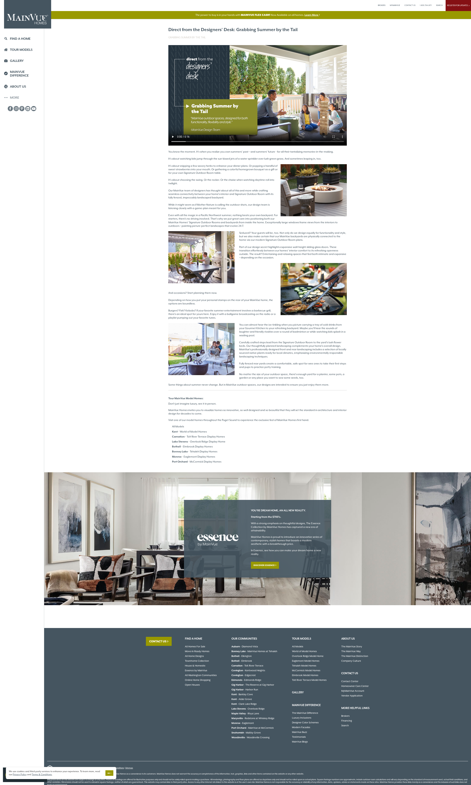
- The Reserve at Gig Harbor (252, 684)
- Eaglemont (242, 723)
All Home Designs (194, 656)
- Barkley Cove (242, 694)
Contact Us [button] (409, 5)
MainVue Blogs (300, 741)
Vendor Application (352, 695)
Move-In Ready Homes (197, 651)
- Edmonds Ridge (246, 680)
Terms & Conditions (42, 774)
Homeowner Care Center (355, 686)
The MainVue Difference (305, 713)
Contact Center (349, 681)
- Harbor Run (244, 689)
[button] (22, 39)
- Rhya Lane (245, 713)
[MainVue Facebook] (10, 108)
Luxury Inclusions (301, 717)
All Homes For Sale (195, 646)
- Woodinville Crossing (250, 737)
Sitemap (129, 768)
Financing (346, 720)
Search (345, 725)
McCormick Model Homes (306, 670)
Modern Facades (301, 727)
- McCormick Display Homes (196, 461)
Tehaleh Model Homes (304, 665)
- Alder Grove (241, 699)
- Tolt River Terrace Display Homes (198, 436)
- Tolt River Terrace (247, 665)
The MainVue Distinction (354, 656)
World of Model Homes (304, 651)
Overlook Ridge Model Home (307, 656)
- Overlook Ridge (248, 708)
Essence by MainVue (196, 670)
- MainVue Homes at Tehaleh (254, 651)
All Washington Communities (201, 675)
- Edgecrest (243, 675)
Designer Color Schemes (305, 722)
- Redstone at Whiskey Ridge (252, 718)
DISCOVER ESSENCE (264, 565)
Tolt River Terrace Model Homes (309, 680)
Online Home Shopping (197, 680)
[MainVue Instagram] (16, 108)
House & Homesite (195, 665)
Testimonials (299, 736)
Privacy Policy (19, 774)
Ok (108, 773)
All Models (178, 426)
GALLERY (298, 692)
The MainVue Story (351, 646)
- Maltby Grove (246, 732)
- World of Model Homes (189, 431)
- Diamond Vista (244, 646)
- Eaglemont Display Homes (193, 456)
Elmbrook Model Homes (305, 675)
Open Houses (192, 684)
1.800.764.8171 (426, 5)
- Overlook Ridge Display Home (198, 441)
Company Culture (351, 660)
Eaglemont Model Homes (305, 660)
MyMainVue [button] (395, 5)
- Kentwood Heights (248, 670)
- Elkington (241, 656)
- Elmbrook (241, 660)
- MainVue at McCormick (252, 727)
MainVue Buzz (299, 732)
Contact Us (158, 641)
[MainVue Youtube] (33, 108)
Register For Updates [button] (458, 5)
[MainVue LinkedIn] (27, 108)
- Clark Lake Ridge (244, 703)
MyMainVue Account (352, 690)
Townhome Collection (197, 660)
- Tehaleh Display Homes (194, 451)
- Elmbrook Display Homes (192, 446)
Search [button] (439, 5)
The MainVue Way (351, 651)
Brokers (381, 5)
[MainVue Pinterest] (21, 108)
